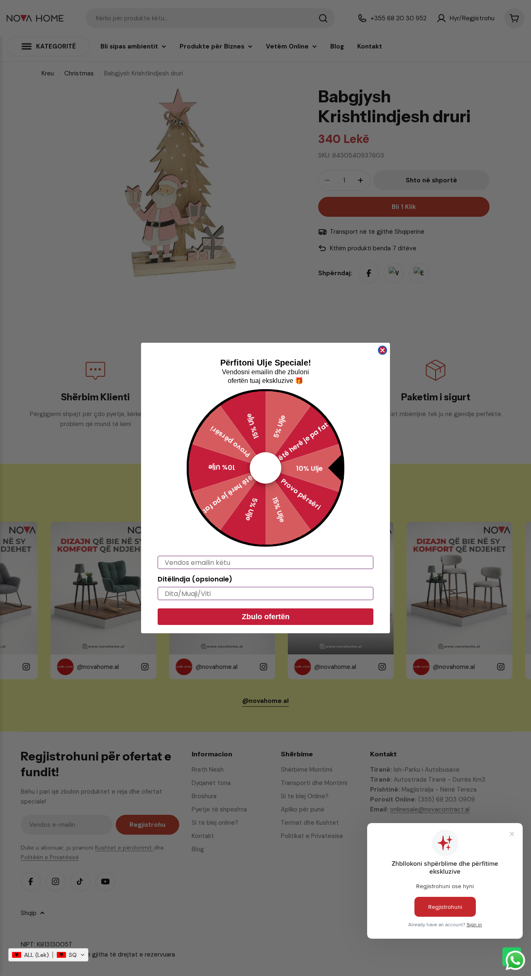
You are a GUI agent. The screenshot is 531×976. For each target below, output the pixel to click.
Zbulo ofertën (266, 617)
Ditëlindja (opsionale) (195, 579)
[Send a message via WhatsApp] (515, 960)
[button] (48, 954)
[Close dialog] (382, 350)
